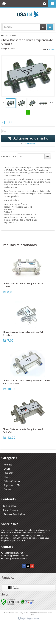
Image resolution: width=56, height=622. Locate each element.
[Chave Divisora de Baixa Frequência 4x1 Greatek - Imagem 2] (21, 103)
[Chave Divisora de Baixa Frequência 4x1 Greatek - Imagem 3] (32, 103)
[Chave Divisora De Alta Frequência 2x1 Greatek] (27, 322)
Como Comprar (11, 510)
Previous (3, 103)
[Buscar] (43, 27)
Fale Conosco (10, 505)
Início (5, 35)
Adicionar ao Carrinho (30, 138)
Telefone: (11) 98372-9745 (15, 552)
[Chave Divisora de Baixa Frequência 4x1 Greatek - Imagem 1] (10, 103)
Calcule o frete (8, 156)
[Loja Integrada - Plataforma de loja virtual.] (28, 618)
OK (47, 156)
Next (53, 102)
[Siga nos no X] (28, 566)
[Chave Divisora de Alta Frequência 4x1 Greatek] (27, 274)
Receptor (8, 472)
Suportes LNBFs (12, 485)
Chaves (13, 35)
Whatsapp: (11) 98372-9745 (15, 555)
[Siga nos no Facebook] (24, 566)
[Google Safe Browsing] (27, 601)
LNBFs (7, 468)
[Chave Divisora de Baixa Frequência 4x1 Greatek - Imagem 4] (43, 103)
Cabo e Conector (12, 481)
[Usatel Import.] (28, 14)
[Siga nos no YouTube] (32, 566)
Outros (7, 489)
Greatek (52, 49)
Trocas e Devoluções (14, 514)
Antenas (8, 464)
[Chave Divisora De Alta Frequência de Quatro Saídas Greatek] (27, 371)
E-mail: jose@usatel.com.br (15, 558)
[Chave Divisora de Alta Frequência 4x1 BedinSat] (27, 420)
